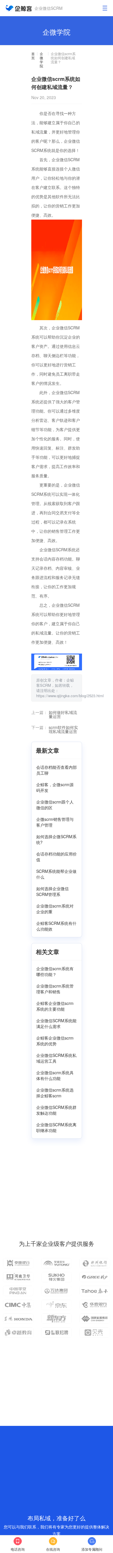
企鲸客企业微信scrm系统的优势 (55, 1041)
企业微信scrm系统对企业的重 (55, 908)
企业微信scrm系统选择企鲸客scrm (55, 1093)
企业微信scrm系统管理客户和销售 (55, 988)
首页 (33, 56)
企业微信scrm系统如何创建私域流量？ (63, 58)
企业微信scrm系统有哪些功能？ (55, 971)
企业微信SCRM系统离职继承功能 (56, 1127)
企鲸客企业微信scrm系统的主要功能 (55, 1006)
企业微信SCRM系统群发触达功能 (56, 1110)
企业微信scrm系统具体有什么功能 (55, 1075)
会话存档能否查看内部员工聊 (56, 770)
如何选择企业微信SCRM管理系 (52, 891)
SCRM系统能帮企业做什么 (56, 874)
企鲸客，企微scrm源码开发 (55, 787)
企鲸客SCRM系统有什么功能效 (56, 926)
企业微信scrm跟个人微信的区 (55, 804)
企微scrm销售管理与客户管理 (55, 822)
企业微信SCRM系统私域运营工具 (56, 1058)
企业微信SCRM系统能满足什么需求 (56, 1023)
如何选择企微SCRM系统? (56, 839)
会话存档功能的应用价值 (56, 856)
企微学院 (41, 60)
